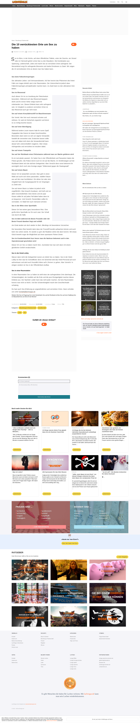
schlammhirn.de (103, 666)
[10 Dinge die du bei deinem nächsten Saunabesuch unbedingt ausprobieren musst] (84, 418)
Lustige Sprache (74, 664)
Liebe (19, 312)
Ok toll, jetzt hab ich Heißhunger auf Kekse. (102, 719)
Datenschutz (15, 662)
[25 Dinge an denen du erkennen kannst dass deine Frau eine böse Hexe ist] (107, 616)
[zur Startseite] (20, 2)
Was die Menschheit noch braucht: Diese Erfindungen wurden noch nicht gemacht (96, 212)
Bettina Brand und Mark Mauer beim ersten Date (96, 92)
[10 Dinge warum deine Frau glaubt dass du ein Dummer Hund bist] (55, 418)
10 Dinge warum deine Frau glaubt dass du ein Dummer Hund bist (54, 431)
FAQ (118, 2)
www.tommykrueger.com (30, 704)
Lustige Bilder (73, 658)
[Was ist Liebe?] (25, 462)
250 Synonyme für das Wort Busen (92, 193)
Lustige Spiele (73, 662)
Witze (75, 5)
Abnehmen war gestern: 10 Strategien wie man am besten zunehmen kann (112, 429)
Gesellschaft (42, 308)
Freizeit (42, 640)
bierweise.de (102, 662)
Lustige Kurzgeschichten (76, 660)
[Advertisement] (70, 22)
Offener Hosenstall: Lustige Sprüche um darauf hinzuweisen (96, 159)
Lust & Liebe (45, 5)
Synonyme (43, 664)
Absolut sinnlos (59, 5)
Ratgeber (88, 5)
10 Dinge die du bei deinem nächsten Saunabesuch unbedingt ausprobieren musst (84, 432)
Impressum (14, 638)
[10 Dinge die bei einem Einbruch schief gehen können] (107, 593)
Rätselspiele (81, 5)
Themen (94, 5)
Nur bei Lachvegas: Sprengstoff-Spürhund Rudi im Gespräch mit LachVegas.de (96, 124)
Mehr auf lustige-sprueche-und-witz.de (92, 319)
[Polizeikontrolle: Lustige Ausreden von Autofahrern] (69, 593)
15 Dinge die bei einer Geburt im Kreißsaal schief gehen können (96, 250)
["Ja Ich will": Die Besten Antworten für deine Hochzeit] (114, 462)
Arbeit (42, 660)
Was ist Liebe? (18, 472)
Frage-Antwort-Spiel (103, 636)
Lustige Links (73, 668)
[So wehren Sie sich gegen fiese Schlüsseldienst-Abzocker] (69, 570)
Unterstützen (112, 2)
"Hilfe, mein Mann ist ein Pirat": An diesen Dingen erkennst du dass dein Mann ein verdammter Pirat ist (84, 476)
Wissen (51, 5)
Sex (25, 312)
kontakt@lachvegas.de (27, 292)
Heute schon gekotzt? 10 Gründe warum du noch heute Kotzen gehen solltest (96, 231)
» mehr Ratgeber (122, 557)
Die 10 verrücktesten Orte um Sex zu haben (94, 187)
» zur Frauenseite (41, 527)
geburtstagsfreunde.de (104, 660)
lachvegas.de (89, 694)
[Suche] (122, 2)
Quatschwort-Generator (104, 638)
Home (13, 5)
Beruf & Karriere (21, 5)
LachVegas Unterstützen (17, 643)
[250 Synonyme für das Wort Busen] (55, 462)
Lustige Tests (73, 666)
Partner (13, 645)
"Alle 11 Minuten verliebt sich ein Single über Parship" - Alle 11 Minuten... (24, 429)
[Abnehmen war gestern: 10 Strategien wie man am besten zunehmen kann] (114, 418)
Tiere (42, 666)
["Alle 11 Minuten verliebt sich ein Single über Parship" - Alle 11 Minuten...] (25, 418)
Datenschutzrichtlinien (52, 720)
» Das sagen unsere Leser (103, 332)
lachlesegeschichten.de (104, 664)
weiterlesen (17, 449)
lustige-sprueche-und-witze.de (106, 658)
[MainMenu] (126, 2)
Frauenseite (73, 638)
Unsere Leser (15, 647)
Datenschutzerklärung (17, 640)
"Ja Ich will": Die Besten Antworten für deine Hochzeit (114, 473)
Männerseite (73, 636)
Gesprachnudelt (68, 5)
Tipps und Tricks (74, 640)
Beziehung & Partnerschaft (33, 5)
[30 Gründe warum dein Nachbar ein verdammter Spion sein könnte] (30, 616)
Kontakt (13, 636)
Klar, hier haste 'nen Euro (70, 543)
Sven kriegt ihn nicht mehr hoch (91, 139)
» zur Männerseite (99, 527)
